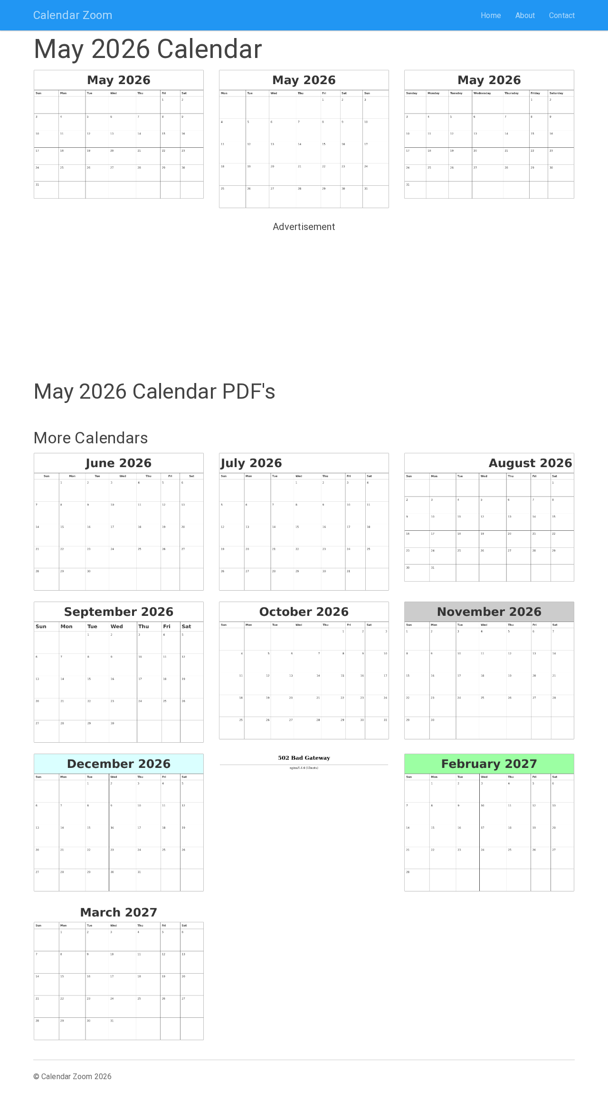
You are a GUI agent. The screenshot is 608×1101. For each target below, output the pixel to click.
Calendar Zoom (73, 15)
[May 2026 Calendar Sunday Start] (118, 134)
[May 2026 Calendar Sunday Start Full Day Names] (489, 134)
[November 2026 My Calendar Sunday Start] (489, 670)
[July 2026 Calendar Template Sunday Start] (304, 522)
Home (491, 15)
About (525, 15)
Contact (562, 15)
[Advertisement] (304, 302)
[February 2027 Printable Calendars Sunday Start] (489, 822)
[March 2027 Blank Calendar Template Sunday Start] (118, 971)
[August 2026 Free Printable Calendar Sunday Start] (489, 517)
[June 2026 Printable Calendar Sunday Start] (118, 522)
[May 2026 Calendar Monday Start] (304, 139)
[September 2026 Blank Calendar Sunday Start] (118, 672)
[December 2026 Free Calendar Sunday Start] (118, 822)
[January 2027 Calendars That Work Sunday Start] (304, 818)
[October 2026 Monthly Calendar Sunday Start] (304, 670)
